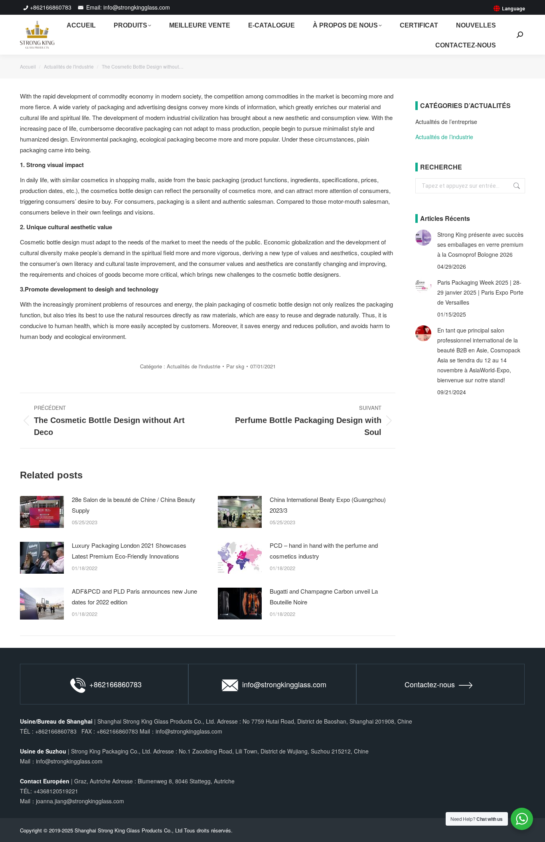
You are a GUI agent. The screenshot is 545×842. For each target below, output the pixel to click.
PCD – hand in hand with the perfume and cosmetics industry (324, 550)
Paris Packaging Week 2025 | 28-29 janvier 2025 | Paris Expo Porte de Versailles (480, 292)
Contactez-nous (430, 684)
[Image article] (42, 512)
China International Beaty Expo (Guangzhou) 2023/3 (328, 504)
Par (235, 366)
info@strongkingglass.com (284, 684)
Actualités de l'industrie (193, 366)
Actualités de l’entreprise (446, 122)
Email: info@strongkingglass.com (127, 7)
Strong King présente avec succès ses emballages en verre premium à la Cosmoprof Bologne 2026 (480, 244)
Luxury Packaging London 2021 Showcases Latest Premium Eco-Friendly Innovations (129, 550)
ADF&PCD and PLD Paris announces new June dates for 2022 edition (134, 596)
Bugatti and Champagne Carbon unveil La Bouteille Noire (324, 596)
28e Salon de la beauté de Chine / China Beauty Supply (133, 504)
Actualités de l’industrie (444, 137)
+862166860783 (50, 7)
